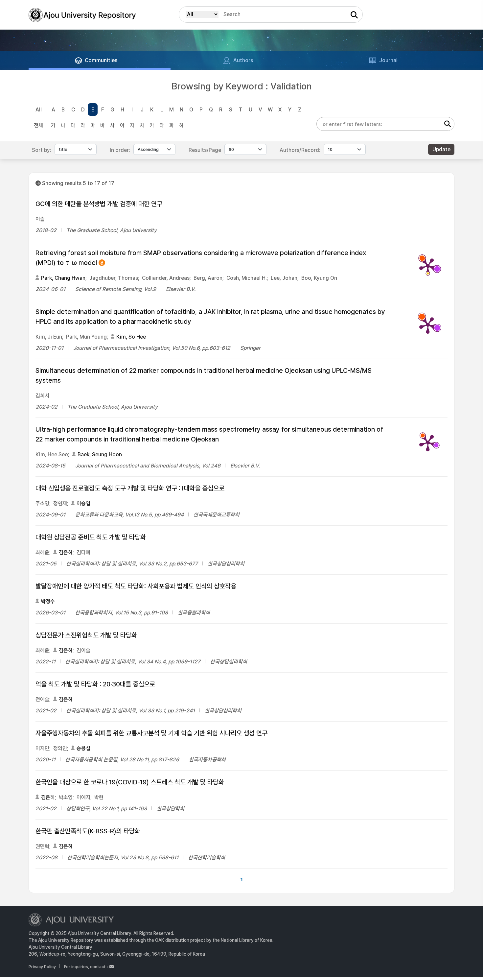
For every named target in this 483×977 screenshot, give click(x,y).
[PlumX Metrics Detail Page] (428, 266)
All (38, 110)
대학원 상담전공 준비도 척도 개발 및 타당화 (90, 537)
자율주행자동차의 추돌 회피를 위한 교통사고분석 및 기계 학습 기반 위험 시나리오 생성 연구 (151, 733)
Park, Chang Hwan (63, 278)
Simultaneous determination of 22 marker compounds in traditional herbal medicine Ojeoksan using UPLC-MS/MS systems (203, 375)
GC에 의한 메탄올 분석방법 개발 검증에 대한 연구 (98, 204)
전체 (38, 125)
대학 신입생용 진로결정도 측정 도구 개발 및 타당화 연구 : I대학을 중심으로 (129, 488)
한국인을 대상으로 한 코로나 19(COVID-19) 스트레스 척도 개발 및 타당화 (129, 782)
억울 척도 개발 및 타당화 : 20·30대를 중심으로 (95, 684)
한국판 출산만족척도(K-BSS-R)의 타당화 (87, 831)
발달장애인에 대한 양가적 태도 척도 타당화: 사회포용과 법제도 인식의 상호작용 (135, 586)
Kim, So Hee (131, 337)
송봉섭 (83, 748)
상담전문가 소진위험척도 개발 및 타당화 (86, 635)
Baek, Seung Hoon (100, 454)
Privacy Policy (42, 966)
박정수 (48, 601)
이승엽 (83, 503)
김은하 (66, 552)
